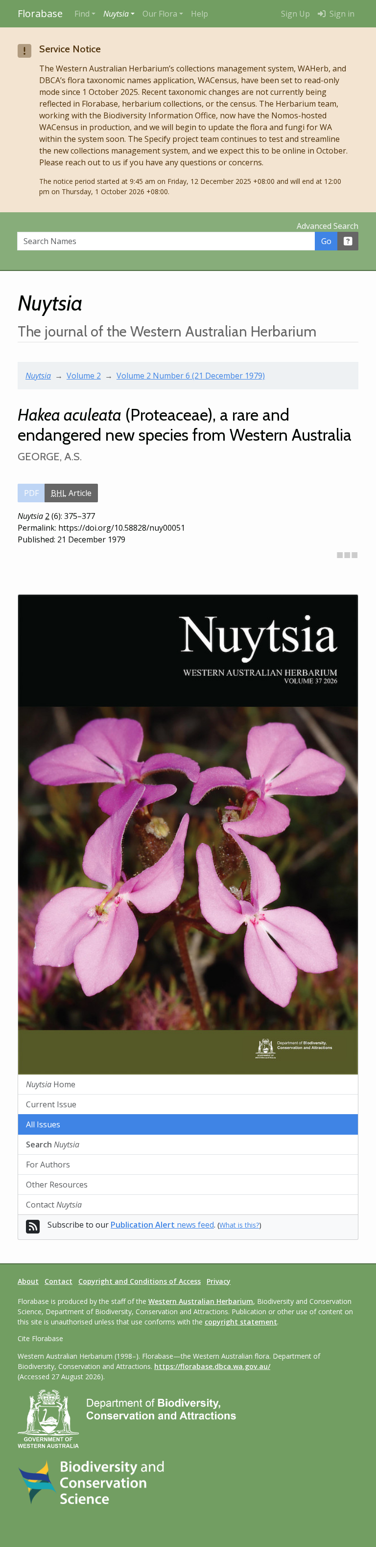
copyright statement (241, 1321)
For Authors (48, 1164)
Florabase (40, 13)
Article (71, 493)
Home (50, 1084)
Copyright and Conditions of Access (139, 1281)
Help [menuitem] (199, 13)
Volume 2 (84, 375)
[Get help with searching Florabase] (348, 241)
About (28, 1281)
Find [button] (82, 13)
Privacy (219, 1281)
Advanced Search (327, 226)
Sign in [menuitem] (341, 13)
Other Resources (57, 1184)
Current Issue (51, 1104)
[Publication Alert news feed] (33, 1229)
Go (326, 241)
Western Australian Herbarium (200, 1301)
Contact (54, 1204)
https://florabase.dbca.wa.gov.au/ (212, 1366)
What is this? (239, 1225)
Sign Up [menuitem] (295, 13)
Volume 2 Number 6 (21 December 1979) (191, 375)
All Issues (43, 1124)
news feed (162, 1224)
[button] (119, 13)
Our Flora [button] (159, 13)
